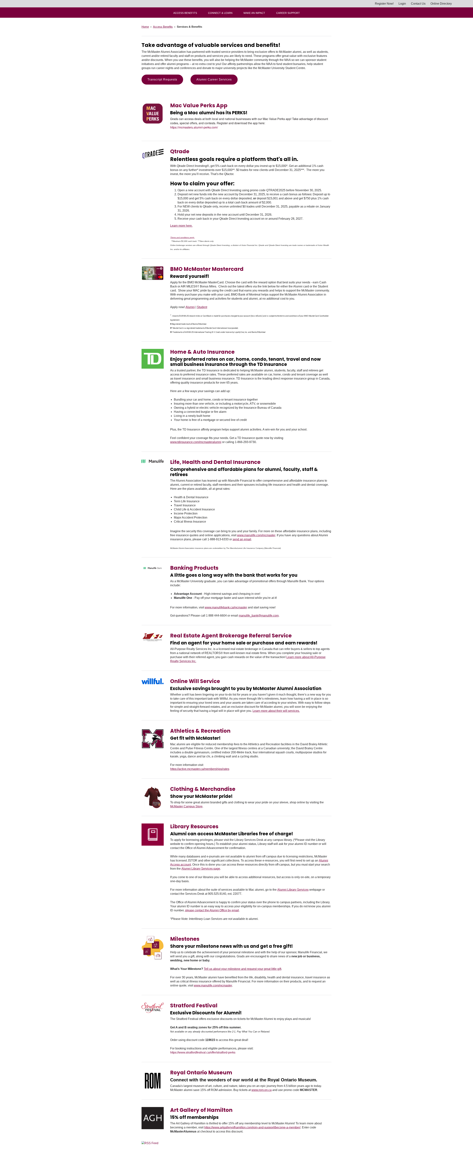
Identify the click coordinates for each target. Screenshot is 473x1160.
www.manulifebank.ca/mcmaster (226, 607)
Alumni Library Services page (200, 868)
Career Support (288, 12)
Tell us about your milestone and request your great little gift (242, 968)
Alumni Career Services (214, 79)
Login (402, 3)
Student (202, 307)
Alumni (190, 307)
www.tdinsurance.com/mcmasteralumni (195, 442)
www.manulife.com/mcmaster (256, 535)
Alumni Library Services (293, 889)
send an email (242, 539)
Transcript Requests (162, 79)
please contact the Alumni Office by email (212, 910)
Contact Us (418, 3)
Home (145, 26)
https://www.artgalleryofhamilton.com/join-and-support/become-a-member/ (252, 1127)
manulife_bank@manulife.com (259, 615)
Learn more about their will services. (276, 710)
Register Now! (384, 3)
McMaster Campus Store (186, 806)
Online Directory (441, 3)
